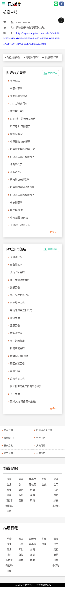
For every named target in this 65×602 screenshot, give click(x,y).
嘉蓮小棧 (15, 371)
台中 (20, 484)
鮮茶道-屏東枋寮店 (20, 126)
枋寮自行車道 (17, 111)
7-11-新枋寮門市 (18, 103)
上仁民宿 (15, 394)
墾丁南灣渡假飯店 (19, 280)
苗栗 (20, 479)
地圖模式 (52, 73)
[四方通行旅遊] (14, 5)
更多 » (53, 232)
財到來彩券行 (17, 134)
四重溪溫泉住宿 (44, 430)
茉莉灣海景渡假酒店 (21, 310)
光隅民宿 (15, 287)
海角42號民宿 (17, 272)
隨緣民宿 (15, 318)
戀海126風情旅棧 (19, 356)
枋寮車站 (15, 81)
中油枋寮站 (16, 202)
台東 (44, 484)
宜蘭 (9, 511)
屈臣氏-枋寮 (16, 210)
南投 (20, 495)
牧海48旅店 (16, 333)
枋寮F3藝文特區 (18, 96)
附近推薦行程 (51, 57)
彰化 (20, 490)
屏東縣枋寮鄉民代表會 (22, 187)
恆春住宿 (40, 438)
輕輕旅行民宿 (17, 302)
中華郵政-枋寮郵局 (20, 141)
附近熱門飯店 (32, 57)
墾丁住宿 (8, 453)
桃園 (9, 495)
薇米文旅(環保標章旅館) (23, 401)
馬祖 (56, 490)
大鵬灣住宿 (9, 438)
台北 (9, 484)
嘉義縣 (32, 484)
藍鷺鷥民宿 (16, 264)
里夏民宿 (15, 325)
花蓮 (44, 479)
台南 (32, 490)
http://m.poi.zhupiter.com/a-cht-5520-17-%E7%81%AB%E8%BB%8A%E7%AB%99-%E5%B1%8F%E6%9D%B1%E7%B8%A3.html (31, 38)
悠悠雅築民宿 (17, 378)
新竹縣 (9, 506)
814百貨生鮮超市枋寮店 (23, 119)
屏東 (32, 500)
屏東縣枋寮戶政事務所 (22, 157)
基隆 (9, 479)
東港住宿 (8, 430)
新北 (9, 490)
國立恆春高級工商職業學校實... (26, 386)
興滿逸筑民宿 (17, 348)
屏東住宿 (40, 453)
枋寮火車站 (16, 88)
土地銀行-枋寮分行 (20, 225)
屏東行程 (40, 445)
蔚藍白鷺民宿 (17, 363)
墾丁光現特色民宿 (19, 295)
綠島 (56, 500)
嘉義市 (32, 479)
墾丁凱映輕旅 (17, 340)
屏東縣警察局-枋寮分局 (22, 149)
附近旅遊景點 (14, 57)
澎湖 (56, 479)
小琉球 (56, 506)
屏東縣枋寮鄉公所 (19, 179)
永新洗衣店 (16, 164)
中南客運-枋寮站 (19, 217)
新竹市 (9, 500)
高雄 (32, 495)
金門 (56, 484)
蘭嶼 (56, 495)
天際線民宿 (16, 257)
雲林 (20, 500)
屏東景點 (8, 445)
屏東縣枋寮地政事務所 (22, 195)
